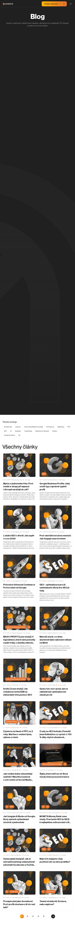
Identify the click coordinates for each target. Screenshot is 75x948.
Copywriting (28, 431)
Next (53, 916)
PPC (69, 427)
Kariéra (54, 431)
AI (11, 431)
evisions (18, 427)
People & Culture (9, 435)
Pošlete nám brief (51, 4)
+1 (28, 627)
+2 (47, 806)
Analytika (18, 431)
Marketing (61, 427)
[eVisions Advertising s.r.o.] (7, 3)
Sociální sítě (8, 427)
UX (19, 435)
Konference (50, 427)
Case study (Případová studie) (33, 427)
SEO (5, 431)
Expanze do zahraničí (42, 431)
